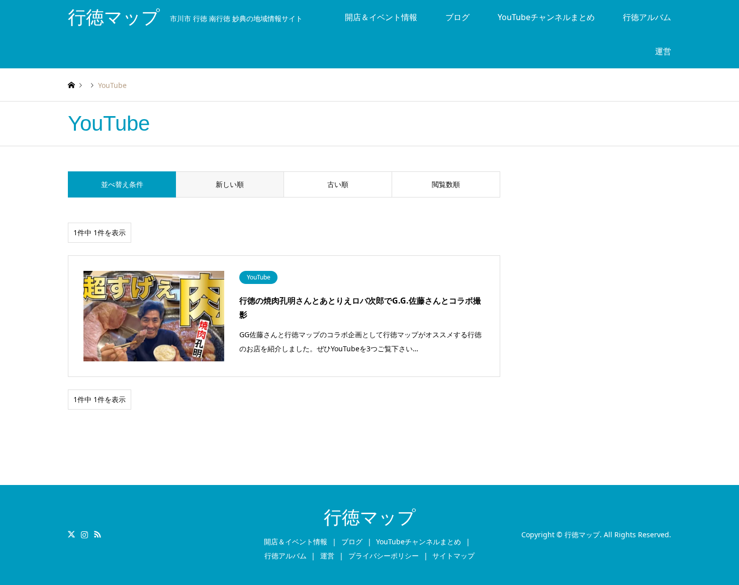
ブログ (457, 17)
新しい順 (230, 184)
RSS (97, 534)
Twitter (71, 534)
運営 (663, 51)
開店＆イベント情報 (381, 17)
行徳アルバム (647, 17)
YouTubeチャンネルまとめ (546, 17)
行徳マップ (370, 517)
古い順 (337, 184)
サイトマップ (453, 555)
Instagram (84, 534)
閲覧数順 (446, 184)
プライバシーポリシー (383, 555)
